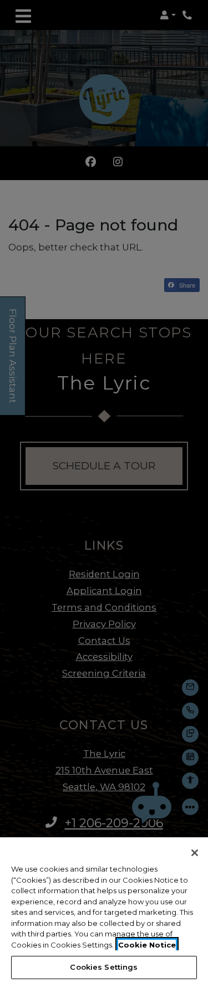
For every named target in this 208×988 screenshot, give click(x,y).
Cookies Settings (104, 967)
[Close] (194, 853)
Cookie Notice (147, 944)
